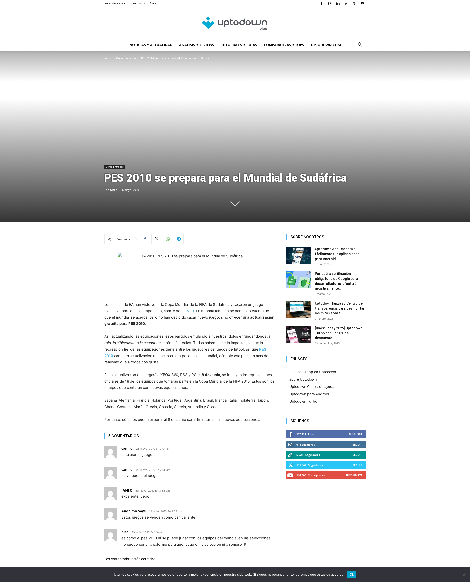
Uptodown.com (326, 44)
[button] (360, 45)
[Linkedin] (337, 3)
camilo (127, 469)
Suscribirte (354, 475)
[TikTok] (346, 3)
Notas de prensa (114, 3)
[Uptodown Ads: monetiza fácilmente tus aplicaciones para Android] (298, 255)
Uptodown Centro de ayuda (311, 386)
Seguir (357, 444)
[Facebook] (321, 3)
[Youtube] (362, 3)
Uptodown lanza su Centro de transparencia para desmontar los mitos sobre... (339, 308)
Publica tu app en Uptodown (312, 372)
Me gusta (355, 434)
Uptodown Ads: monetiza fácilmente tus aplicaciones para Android (337, 254)
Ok (352, 574)
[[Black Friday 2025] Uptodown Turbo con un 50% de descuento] (298, 334)
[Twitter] (354, 3)
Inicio (107, 58)
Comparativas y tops (284, 44)
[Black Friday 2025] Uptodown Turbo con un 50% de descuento (338, 333)
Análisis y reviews (196, 44)
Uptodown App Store (142, 3)
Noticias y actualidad (150, 44)
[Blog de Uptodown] (235, 23)
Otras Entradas (126, 58)
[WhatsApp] (167, 239)
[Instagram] (329, 3)
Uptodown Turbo (303, 401)
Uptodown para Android (309, 394)
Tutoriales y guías (239, 44)
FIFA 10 (187, 311)
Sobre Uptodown (303, 379)
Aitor (113, 190)
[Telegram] (179, 239)
